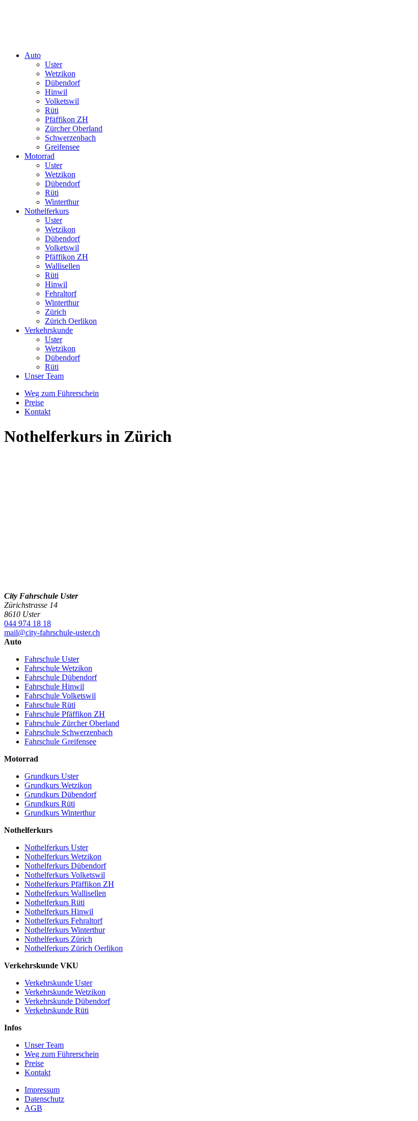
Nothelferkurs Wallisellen (65, 893)
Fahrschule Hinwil (54, 686)
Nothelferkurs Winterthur (64, 930)
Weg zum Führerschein (61, 393)
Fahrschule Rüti (49, 704)
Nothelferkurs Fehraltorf (63, 920)
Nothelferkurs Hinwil (58, 911)
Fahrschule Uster (51, 659)
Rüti (52, 110)
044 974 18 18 (27, 623)
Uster (53, 64)
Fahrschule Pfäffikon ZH (64, 714)
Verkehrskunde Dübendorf (67, 1001)
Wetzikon (60, 73)
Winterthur (62, 202)
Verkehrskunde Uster (58, 982)
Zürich (55, 311)
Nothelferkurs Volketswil (64, 875)
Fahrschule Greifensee (60, 741)
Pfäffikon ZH (66, 119)
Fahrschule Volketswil (60, 695)
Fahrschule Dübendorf (60, 677)
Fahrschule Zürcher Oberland (71, 723)
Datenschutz (44, 1099)
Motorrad (39, 156)
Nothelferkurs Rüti (54, 902)
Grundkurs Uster (51, 776)
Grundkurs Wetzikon (58, 785)
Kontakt (37, 411)
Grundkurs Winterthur (59, 812)
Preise (34, 402)
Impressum (42, 1089)
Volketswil (62, 101)
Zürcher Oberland (73, 128)
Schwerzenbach (70, 137)
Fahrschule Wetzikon (58, 668)
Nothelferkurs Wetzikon (62, 856)
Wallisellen (62, 266)
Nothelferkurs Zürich (58, 939)
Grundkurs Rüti (49, 803)
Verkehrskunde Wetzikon (65, 992)
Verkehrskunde (48, 330)
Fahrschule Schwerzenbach (68, 732)
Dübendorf (62, 82)
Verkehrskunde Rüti (56, 1010)
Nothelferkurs (46, 211)
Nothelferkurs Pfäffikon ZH (69, 884)
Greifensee (62, 147)
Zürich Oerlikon (71, 321)
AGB (33, 1108)
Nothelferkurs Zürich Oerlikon (73, 948)
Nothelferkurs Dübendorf (65, 865)
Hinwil (56, 92)
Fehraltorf (60, 293)
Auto (32, 55)
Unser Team (44, 376)
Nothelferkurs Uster (56, 847)
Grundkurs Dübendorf (60, 794)
